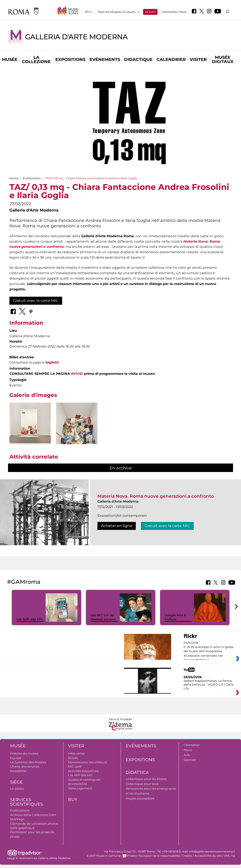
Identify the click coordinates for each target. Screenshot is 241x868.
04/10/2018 (209, 651)
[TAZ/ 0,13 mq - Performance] (30, 434)
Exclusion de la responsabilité (159, 855)
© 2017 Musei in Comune (103, 855)
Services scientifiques (26, 802)
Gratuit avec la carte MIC (36, 300)
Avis (187, 755)
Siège (16, 782)
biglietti (52, 362)
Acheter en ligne (116, 526)
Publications (19, 810)
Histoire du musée (24, 753)
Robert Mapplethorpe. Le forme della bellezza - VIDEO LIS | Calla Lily (208, 684)
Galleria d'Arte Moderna (76, 36)
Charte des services (24, 766)
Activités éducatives (83, 771)
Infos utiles (76, 753)
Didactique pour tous (142, 784)
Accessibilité (77, 784)
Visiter (198, 59)
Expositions (70, 59)
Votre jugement (80, 788)
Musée (9, 59)
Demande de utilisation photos (34, 823)
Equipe (15, 758)
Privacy (132, 855)
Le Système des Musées (28, 762)
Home (13, 178)
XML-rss (229, 855)
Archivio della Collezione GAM (33, 815)
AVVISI (77, 374)
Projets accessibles (140, 798)
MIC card (74, 766)
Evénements (104, 59)
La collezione (36, 59)
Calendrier (171, 59)
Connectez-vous (173, 12)
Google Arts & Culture (175, 617)
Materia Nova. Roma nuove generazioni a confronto (155, 496)
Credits (187, 855)
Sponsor (190, 760)
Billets (73, 758)
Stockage (17, 819)
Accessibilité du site (208, 855)
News (188, 750)
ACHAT (150, 12)
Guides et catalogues (84, 779)
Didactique (138, 59)
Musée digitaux (222, 59)
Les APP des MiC (29, 619)
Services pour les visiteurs (87, 762)
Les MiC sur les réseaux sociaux (103, 617)
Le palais (17, 788)
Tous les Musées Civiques (116, 12)
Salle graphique (22, 828)
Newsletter (18, 771)
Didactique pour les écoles (146, 779)
